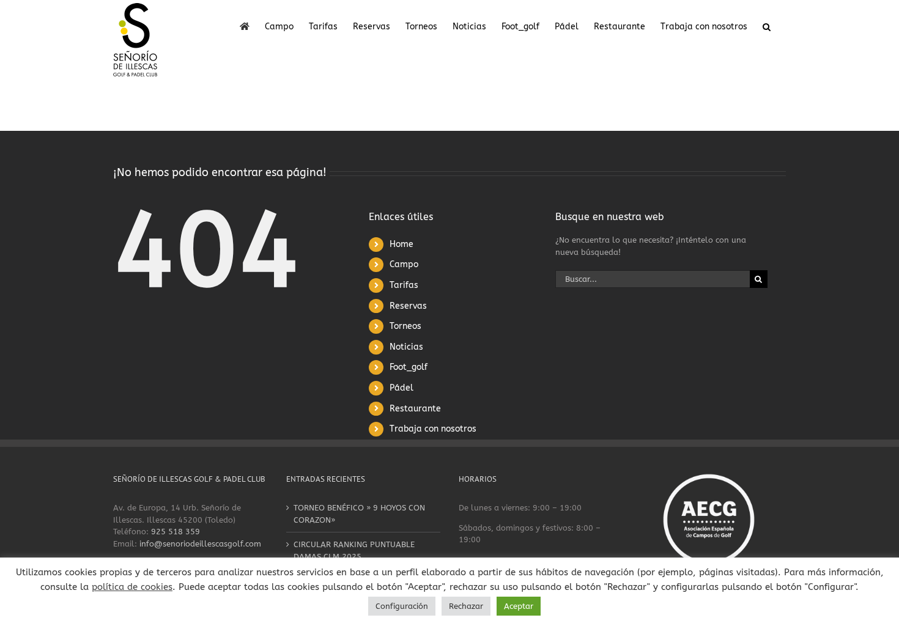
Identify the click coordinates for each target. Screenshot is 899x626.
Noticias (406, 347)
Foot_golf (408, 367)
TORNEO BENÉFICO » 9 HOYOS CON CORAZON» (359, 514)
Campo (404, 264)
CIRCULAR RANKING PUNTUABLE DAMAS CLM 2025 (354, 550)
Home (401, 244)
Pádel (401, 388)
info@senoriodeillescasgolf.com (200, 543)
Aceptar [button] (518, 606)
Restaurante (415, 408)
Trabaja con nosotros (433, 429)
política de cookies (132, 586)
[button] (767, 25)
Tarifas (404, 285)
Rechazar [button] (466, 606)
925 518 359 (175, 531)
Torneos (405, 326)
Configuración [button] (402, 606)
